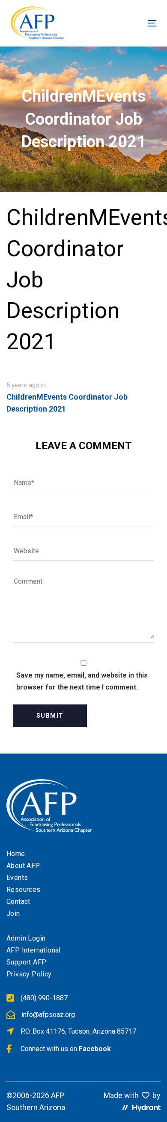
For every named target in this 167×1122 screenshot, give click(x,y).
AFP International (33, 950)
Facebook (95, 1049)
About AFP (23, 866)
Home (15, 854)
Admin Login (25, 938)
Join (13, 913)
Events (17, 878)
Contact (18, 901)
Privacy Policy (29, 974)
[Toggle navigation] (117, 23)
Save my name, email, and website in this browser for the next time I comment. (82, 681)
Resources (23, 889)
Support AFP (26, 962)
